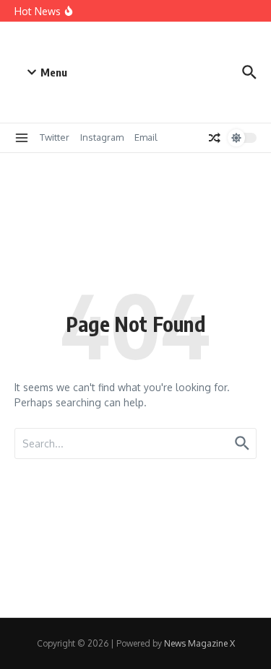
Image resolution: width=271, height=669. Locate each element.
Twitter (54, 137)
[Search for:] (135, 443)
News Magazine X (199, 643)
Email (146, 137)
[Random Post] (214, 138)
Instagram (102, 137)
